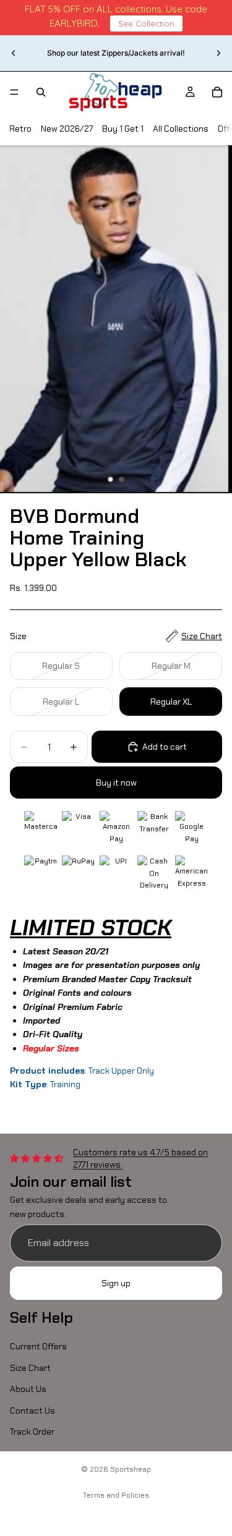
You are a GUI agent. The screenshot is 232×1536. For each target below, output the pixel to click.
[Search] (40, 92)
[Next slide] (218, 53)
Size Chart (30, 1367)
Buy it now (116, 782)
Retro (20, 128)
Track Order (32, 1431)
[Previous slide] (13, 53)
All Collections (180, 128)
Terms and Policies (116, 1495)
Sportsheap (130, 1469)
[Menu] (14, 92)
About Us (28, 1388)
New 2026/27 (67, 128)
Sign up (116, 1283)
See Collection (146, 23)
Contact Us (32, 1409)
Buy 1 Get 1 (123, 128)
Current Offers (38, 1346)
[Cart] (217, 92)
